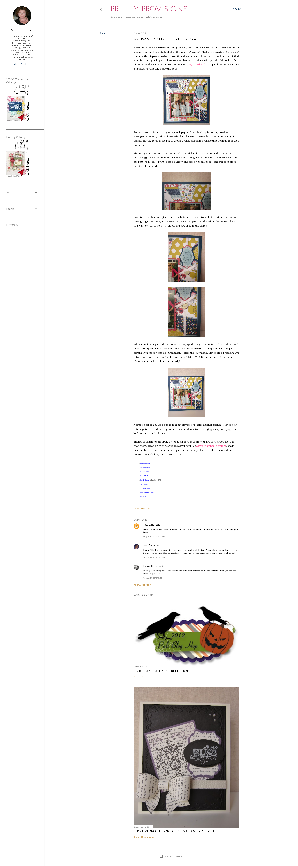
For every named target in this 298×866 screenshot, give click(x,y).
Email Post (146, 508)
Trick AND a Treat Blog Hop (161, 671)
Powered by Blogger (173, 856)
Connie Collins (150, 566)
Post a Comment (142, 585)
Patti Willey (149, 524)
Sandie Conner (22, 30)
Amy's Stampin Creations (211, 445)
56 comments (147, 677)
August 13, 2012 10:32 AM (154, 578)
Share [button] (102, 33)
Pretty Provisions (149, 9)
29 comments (147, 837)
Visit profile (22, 64)
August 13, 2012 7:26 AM (154, 557)
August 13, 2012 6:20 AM (154, 536)
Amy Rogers (150, 545)
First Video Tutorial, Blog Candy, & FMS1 (174, 831)
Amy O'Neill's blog (197, 64)
